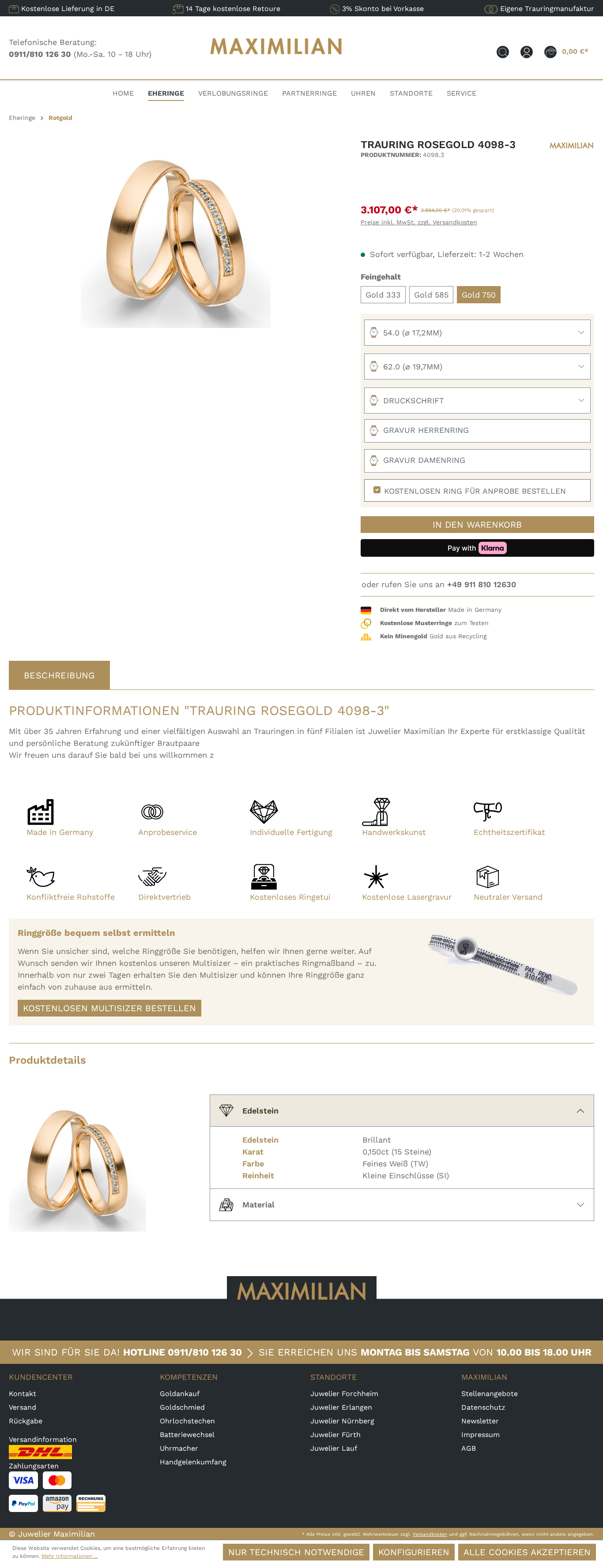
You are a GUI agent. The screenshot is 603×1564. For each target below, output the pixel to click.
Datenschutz (483, 1407)
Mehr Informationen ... (69, 1556)
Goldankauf (180, 1393)
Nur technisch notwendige (296, 1552)
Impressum (480, 1434)
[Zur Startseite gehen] (276, 62)
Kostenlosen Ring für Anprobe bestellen (475, 491)
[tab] (59, 675)
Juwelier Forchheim (344, 1393)
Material (258, 1204)
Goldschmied (182, 1407)
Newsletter (480, 1421)
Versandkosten (430, 1534)
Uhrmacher (179, 1448)
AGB (468, 1448)
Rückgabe (25, 1421)
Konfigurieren (413, 1552)
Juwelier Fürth (335, 1434)
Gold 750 (479, 294)
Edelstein (260, 1110)
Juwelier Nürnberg (342, 1421)
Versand (22, 1407)
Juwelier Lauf (333, 1448)
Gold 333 (383, 294)
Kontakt (22, 1393)
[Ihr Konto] (527, 51)
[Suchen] (503, 51)
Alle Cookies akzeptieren (527, 1552)
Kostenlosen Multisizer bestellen (109, 1008)
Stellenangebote (489, 1393)
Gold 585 (431, 294)
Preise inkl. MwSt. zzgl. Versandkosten (419, 222)
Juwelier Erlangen (341, 1407)
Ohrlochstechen (187, 1421)
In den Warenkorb (477, 524)
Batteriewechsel (187, 1434)
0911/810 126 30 (205, 1352)
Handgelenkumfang (193, 1462)
